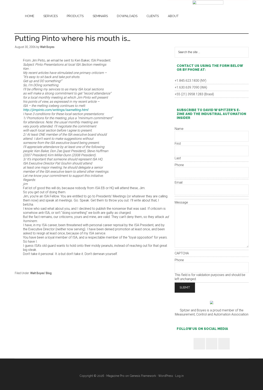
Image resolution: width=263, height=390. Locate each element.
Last (178, 158)
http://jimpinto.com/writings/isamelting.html (55, 110)
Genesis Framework (143, 375)
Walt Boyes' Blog (41, 273)
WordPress (165, 375)
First (178, 144)
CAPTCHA (182, 253)
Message (181, 202)
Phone (179, 165)
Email (178, 182)
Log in (179, 375)
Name (179, 129)
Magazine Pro (115, 375)
